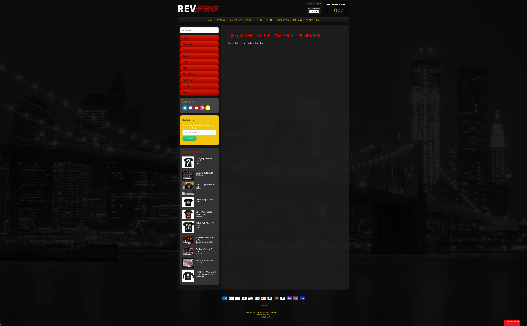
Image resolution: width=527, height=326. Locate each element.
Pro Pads (309, 20)
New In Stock (235, 20)
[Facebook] (190, 107)
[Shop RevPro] (198, 8)
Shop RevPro (262, 312)
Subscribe (189, 138)
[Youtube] (196, 107)
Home (210, 20)
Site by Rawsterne (263, 314)
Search (263, 305)
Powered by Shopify (263, 317)
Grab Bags (297, 20)
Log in (310, 4)
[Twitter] (184, 107)
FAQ (318, 20)
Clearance (220, 20)
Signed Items (282, 20)
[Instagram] (202, 107)
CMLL (269, 20)
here (241, 43)
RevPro (248, 20)
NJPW (259, 20)
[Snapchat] (207, 107)
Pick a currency (314, 9)
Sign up (318, 4)
